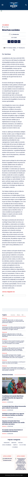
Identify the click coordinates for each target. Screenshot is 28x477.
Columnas (5, 25)
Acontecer (13, 315)
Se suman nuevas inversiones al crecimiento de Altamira (12, 430)
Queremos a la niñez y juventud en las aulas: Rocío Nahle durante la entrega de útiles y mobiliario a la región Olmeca (13, 328)
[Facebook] (9, 41)
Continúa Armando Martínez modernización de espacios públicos (12, 398)
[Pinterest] (15, 41)
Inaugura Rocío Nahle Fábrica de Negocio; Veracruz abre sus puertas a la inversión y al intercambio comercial (14, 369)
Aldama (18, 315)
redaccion (16, 34)
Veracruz (4, 318)
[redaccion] (10, 34)
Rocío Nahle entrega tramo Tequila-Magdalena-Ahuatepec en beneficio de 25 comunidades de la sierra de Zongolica (13, 356)
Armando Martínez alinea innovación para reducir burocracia (14, 407)
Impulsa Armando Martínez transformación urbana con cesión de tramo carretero (13, 422)
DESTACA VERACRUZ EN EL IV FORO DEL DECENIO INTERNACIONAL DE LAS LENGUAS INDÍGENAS (12, 335)
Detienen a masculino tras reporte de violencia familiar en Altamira (13, 414)
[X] (12, 41)
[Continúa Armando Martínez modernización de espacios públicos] (14, 385)
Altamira (4, 402)
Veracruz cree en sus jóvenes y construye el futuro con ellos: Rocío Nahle (13, 362)
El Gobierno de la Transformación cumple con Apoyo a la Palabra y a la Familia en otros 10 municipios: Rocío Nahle (13, 342)
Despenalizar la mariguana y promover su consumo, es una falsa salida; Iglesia (21, 467)
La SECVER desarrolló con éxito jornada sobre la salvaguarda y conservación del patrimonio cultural (13, 321)
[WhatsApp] (19, 41)
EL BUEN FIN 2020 (7, 460)
